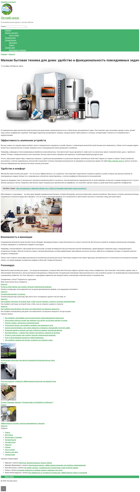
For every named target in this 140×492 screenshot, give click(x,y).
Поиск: (3, 26)
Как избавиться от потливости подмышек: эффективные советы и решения (57, 473)
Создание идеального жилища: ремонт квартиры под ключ (39, 470)
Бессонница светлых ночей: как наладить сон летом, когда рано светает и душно (36, 320)
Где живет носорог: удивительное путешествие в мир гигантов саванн (51, 468)
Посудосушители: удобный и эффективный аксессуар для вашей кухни (28, 381)
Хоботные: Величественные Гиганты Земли (35, 463)
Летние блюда (10, 40)
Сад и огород (14, 35)
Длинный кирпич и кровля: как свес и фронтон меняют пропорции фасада (33, 330)
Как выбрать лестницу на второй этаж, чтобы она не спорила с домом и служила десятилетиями (38, 302)
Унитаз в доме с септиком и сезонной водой (22, 323)
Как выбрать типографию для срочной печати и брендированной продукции (34, 318)
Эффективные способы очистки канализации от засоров (23, 423)
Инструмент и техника (17, 50)
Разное (3, 363)
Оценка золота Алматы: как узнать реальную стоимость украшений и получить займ (37, 328)
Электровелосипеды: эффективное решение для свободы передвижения (57, 465)
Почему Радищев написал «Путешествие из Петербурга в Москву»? (27, 402)
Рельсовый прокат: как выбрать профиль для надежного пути (29, 325)
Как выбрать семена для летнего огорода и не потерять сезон (29, 340)
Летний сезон (10, 17)
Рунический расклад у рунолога (13, 294)
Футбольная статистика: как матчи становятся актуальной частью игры (28, 360)
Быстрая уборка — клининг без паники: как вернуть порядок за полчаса (32, 333)
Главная (8, 30)
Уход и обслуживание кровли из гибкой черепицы (24, 338)
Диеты (11, 45)
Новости (4, 384)
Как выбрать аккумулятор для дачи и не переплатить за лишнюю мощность (30, 309)
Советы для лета (11, 33)
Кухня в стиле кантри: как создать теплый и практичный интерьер (26, 287)
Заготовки (13, 43)
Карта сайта (9, 477)
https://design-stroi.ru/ (116, 161)
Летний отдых (10, 38)
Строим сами (10, 48)
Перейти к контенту (8, 2)
